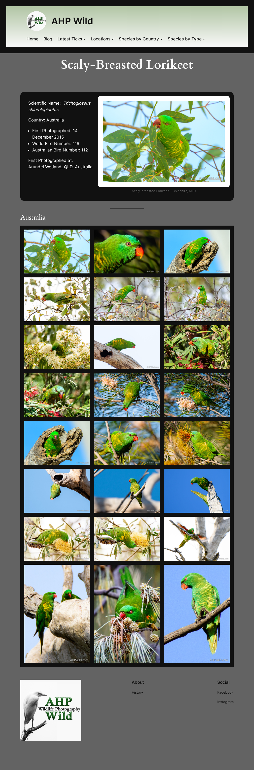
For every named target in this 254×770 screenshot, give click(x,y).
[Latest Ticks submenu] (84, 39)
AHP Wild (72, 21)
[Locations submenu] (112, 39)
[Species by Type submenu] (204, 39)
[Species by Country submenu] (161, 39)
